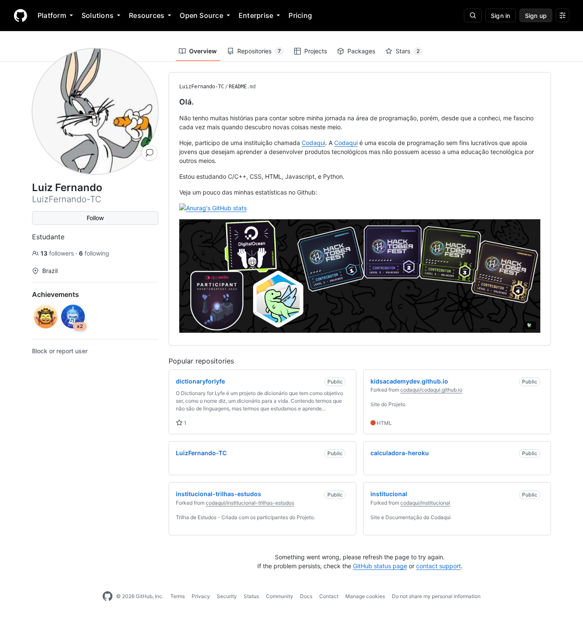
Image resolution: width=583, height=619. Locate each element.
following (94, 253)
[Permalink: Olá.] (173, 102)
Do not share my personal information (436, 596)
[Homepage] (20, 15)
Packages (361, 51)
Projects (315, 51)
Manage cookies (365, 596)
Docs (306, 596)
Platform (52, 15)
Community (279, 596)
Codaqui (313, 142)
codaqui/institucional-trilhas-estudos (250, 503)
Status (251, 596)
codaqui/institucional (425, 503)
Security (227, 596)
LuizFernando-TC (201, 87)
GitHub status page (380, 566)
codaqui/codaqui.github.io (431, 390)
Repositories (259, 51)
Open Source (201, 15)
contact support (438, 566)
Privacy (201, 596)
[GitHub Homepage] (107, 596)
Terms (177, 596)
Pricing (300, 15)
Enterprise (256, 15)
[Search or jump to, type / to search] (473, 15)
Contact (328, 596)
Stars (408, 51)
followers (58, 253)
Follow (95, 217)
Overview (203, 51)
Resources (146, 15)
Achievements (55, 294)
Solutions (98, 15)
